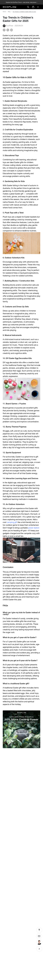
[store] (33, 7)
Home (4, 11)
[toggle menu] (38, 7)
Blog (9, 11)
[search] (28, 7)
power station (33, 528)
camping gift (12, 522)
